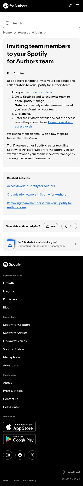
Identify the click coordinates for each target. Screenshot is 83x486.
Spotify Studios (13, 349)
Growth (8, 283)
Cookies (15, 480)
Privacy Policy (29, 480)
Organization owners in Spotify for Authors (36, 194)
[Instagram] (7, 455)
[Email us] (74, 244)
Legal (5, 480)
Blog (6, 307)
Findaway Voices (15, 341)
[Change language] (70, 6)
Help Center (11, 407)
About (7, 382)
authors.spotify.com (40, 92)
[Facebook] (20, 455)
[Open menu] (77, 5)
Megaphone (11, 357)
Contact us (10, 399)
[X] (32, 455)
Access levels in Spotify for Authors (31, 186)
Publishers (10, 299)
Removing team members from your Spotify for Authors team (39, 205)
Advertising (11, 365)
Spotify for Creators (16, 324)
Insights (8, 291)
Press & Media (13, 391)
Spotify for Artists (15, 333)
